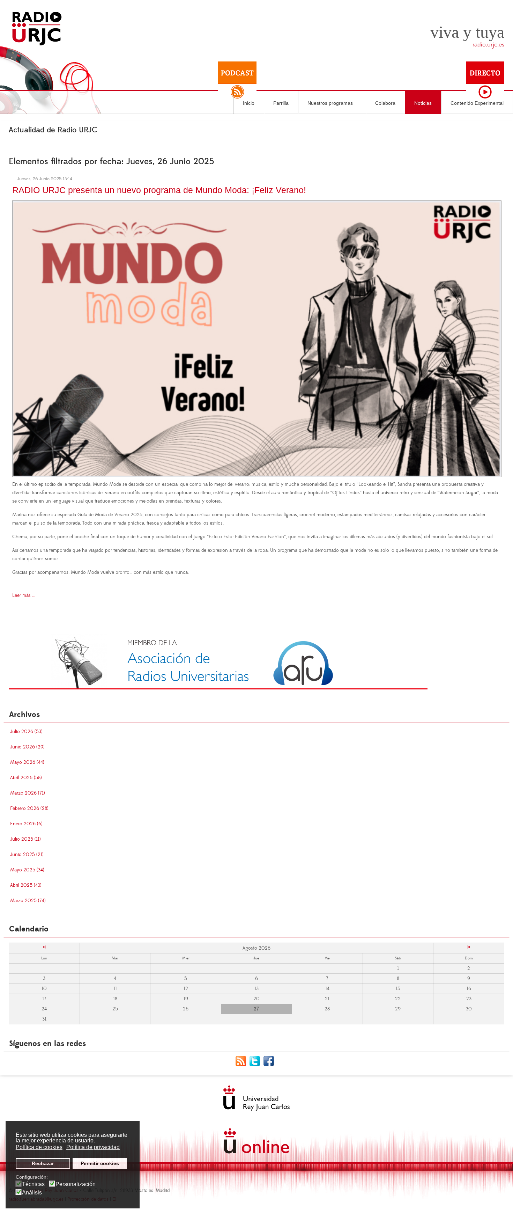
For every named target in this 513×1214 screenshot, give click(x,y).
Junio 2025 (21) (27, 854)
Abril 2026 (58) (26, 778)
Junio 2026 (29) (27, 747)
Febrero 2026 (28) (29, 808)
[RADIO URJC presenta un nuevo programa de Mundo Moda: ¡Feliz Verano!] (256, 338)
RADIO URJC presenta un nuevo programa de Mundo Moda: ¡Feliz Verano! (159, 190)
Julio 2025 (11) (25, 839)
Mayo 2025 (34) (27, 870)
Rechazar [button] (43, 1163)
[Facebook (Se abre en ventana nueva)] (270, 1061)
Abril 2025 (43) (26, 885)
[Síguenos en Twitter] (256, 1061)
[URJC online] (256, 1141)
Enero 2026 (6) (26, 824)
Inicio (248, 103)
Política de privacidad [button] (93, 1147)
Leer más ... (23, 595)
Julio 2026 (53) (26, 732)
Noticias (423, 103)
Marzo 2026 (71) (27, 793)
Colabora (385, 103)
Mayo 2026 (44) (27, 762)
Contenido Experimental (477, 103)
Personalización (75, 1184)
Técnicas (33, 1184)
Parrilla (281, 103)
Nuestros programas (330, 103)
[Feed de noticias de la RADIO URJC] (243, 1061)
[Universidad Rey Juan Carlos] (256, 1098)
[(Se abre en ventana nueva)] (218, 661)
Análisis (32, 1192)
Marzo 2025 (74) (28, 901)
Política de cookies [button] (39, 1147)
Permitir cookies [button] (100, 1163)
